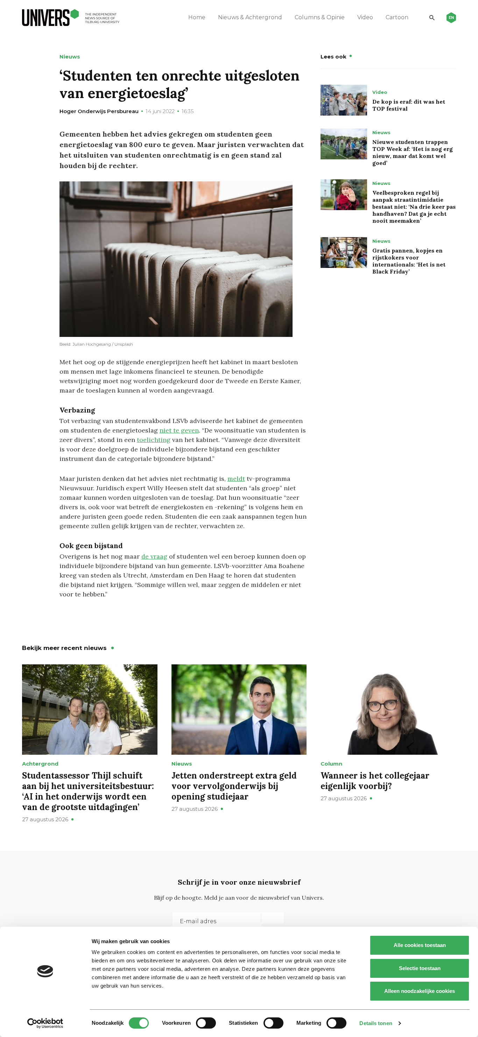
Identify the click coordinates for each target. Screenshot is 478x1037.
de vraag (154, 556)
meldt (236, 479)
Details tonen (375, 1023)
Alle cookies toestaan (420, 945)
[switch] (206, 1023)
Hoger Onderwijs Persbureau (99, 111)
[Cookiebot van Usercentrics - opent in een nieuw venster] (45, 1023)
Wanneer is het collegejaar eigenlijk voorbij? (375, 780)
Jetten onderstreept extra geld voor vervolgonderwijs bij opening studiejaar (234, 786)
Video (365, 17)
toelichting (153, 440)
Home (196, 17)
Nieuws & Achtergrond (250, 17)
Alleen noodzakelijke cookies (419, 991)
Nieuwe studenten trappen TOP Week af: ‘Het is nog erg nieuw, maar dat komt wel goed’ (412, 152)
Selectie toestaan (420, 968)
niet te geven (179, 430)
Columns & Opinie (320, 17)
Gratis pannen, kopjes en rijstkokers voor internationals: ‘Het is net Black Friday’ (408, 261)
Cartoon (397, 17)
